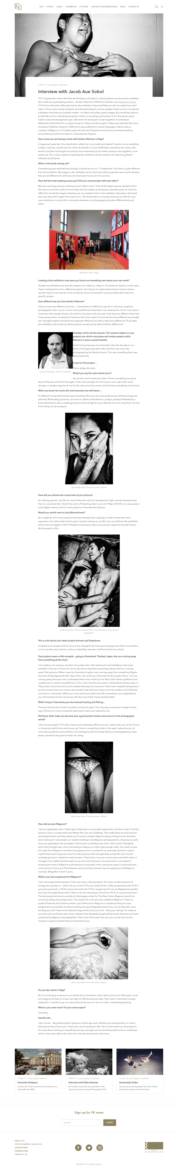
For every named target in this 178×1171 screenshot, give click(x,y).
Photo (50, 6)
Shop (123, 6)
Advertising (21, 1147)
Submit (109, 1122)
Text (41, 6)
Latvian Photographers (104, 6)
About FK (20, 1141)
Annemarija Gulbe (128, 1082)
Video (59, 6)
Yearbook (71, 6)
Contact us (21, 1154)
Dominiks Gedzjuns (28, 1082)
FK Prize (83, 6)
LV (162, 7)
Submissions (21, 1151)
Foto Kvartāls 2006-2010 (28, 1144)
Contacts (133, 6)
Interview (63, 85)
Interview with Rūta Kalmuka (83, 1082)
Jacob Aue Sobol (127, 101)
